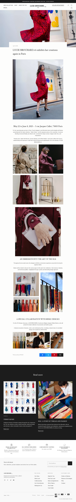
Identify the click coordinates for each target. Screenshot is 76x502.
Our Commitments (39, 483)
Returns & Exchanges (66, 478)
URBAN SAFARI (9, 419)
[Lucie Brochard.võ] (8, 473)
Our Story (37, 476)
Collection (6, 416)
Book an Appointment (53, 480)
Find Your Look (51, 478)
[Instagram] (4, 480)
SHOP (15, 5)
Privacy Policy (63, 466)
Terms (38, 495)
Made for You (51, 476)
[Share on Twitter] (48, 355)
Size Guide (50, 485)
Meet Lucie (37, 478)
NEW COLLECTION (8, 5)
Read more (6, 429)
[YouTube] (13, 480)
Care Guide (51, 488)
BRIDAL (5, 7)
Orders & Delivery (65, 476)
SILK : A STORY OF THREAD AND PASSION (52, 421)
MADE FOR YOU (23, 5)
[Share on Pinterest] (54, 355)
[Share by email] (60, 355)
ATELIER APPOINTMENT (58, 5)
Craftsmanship (38, 480)
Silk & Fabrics (51, 483)
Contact (63, 483)
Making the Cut (38, 485)
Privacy (34, 495)
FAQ (62, 480)
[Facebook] (7, 480)
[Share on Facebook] (42, 355)
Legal (42, 495)
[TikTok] (10, 480)
